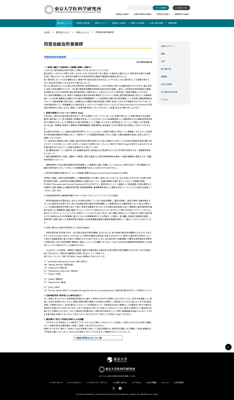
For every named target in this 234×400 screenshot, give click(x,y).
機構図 (164, 77)
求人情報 (152, 382)
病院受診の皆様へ (182, 14)
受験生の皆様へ (123, 14)
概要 (163, 54)
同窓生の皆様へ (163, 14)
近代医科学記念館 (169, 92)
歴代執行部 (166, 69)
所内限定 (180, 382)
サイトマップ (57, 382)
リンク (166, 382)
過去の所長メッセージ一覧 (89, 338)
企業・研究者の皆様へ (143, 14)
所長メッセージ (82, 32)
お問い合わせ (121, 382)
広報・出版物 (166, 84)
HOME (47, 32)
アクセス (164, 99)
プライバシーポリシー (98, 382)
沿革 (163, 61)
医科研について (63, 32)
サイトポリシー (75, 382)
